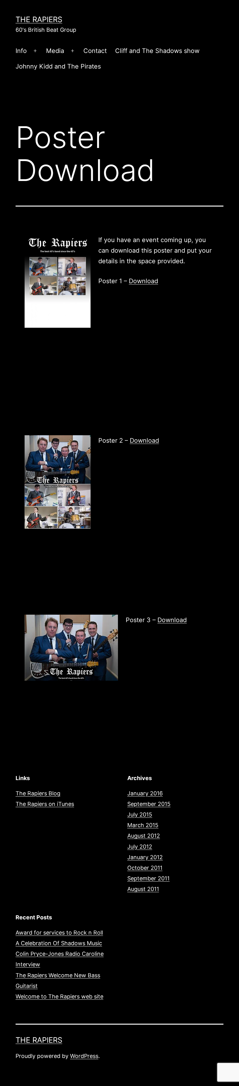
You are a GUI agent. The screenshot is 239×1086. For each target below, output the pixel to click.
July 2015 (139, 814)
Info (21, 51)
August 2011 (143, 889)
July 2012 (139, 846)
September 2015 (149, 804)
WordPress (84, 1056)
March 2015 (142, 825)
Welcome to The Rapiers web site (59, 996)
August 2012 (143, 835)
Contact (95, 51)
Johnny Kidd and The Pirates (58, 66)
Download (143, 281)
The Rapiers (39, 19)
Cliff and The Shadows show (157, 51)
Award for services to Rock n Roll (59, 932)
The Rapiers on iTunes (45, 804)
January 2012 (145, 857)
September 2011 (148, 878)
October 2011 (144, 868)
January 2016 (145, 793)
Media (55, 51)
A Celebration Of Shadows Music (59, 943)
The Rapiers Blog (38, 793)
